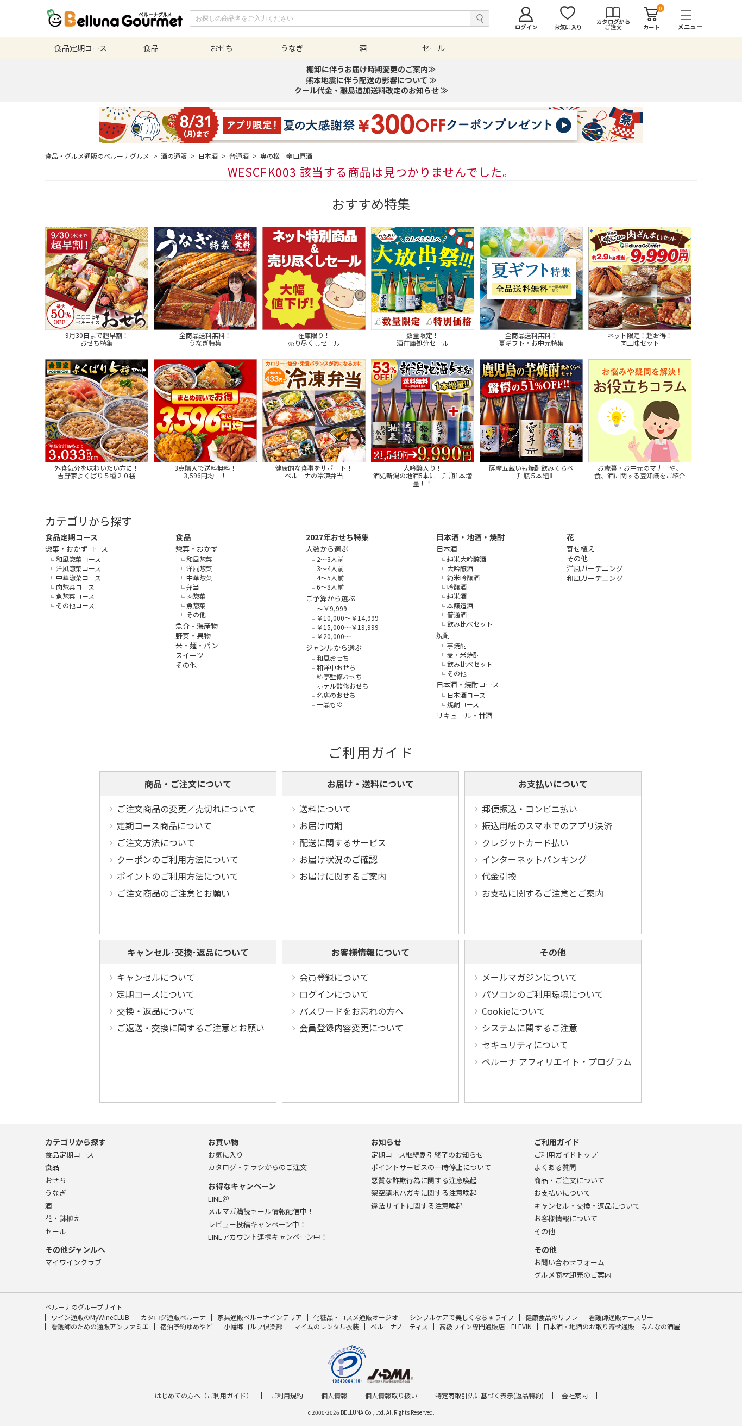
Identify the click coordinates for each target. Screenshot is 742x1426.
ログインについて (334, 993)
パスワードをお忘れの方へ (351, 1010)
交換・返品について (156, 1010)
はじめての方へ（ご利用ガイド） (204, 1395)
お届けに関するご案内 (342, 876)
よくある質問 (555, 1167)
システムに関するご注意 (529, 1027)
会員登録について (334, 977)
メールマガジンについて (529, 977)
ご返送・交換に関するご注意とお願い (191, 1027)
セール (55, 1231)
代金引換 (499, 876)
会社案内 (575, 1395)
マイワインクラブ (73, 1262)
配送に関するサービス (342, 842)
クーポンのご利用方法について (177, 859)
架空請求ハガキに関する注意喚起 (424, 1192)
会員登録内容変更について (351, 1027)
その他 (553, 952)
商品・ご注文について (187, 783)
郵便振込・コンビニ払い (529, 808)
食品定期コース (71, 537)
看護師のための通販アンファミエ (100, 1326)
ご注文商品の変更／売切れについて (186, 808)
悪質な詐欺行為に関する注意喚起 (424, 1180)
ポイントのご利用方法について (177, 876)
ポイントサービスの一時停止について (431, 1167)
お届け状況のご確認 (338, 859)
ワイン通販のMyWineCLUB (90, 1317)
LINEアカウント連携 (268, 1236)
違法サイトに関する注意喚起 (417, 1205)
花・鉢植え (62, 1218)
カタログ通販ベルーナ (173, 1317)
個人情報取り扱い (391, 1395)
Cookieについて (513, 1010)
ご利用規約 (287, 1395)
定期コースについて (155, 993)
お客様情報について (370, 952)
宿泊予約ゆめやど (186, 1326)
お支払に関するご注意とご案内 (542, 892)
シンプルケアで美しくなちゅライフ (462, 1317)
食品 (183, 537)
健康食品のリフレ (551, 1317)
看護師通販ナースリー (621, 1317)
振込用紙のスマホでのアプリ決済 (547, 825)
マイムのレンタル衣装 (326, 1326)
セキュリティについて (525, 1044)
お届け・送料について (370, 783)
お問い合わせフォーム (569, 1262)
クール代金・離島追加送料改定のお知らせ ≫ (371, 90)
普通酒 (243, 156)
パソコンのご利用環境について (542, 993)
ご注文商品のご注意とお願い (173, 892)
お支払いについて (553, 783)
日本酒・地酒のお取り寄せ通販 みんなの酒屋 (611, 1326)
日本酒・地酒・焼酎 (470, 537)
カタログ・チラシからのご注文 (257, 1167)
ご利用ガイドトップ (566, 1154)
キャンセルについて (156, 977)
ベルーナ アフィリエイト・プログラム (557, 1061)
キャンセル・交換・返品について (587, 1205)
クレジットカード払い (525, 842)
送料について (325, 808)
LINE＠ (218, 1198)
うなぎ (55, 1192)
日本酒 (212, 156)
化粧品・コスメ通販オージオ (355, 1317)
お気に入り (225, 1154)
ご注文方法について (156, 842)
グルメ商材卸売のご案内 (573, 1274)
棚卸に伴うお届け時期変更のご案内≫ (371, 69)
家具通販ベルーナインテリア (259, 1317)
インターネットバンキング (534, 859)
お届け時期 (321, 825)
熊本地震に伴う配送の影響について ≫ (371, 79)
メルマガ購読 (261, 1211)
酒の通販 (178, 156)
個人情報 (334, 1395)
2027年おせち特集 (337, 537)
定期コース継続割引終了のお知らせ (427, 1154)
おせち (55, 1180)
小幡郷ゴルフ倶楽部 (253, 1326)
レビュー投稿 (257, 1224)
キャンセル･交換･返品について (188, 952)
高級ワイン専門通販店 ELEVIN (485, 1326)
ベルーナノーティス (399, 1326)
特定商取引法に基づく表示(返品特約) (489, 1395)
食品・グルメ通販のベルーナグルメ (101, 156)
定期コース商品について (164, 825)
